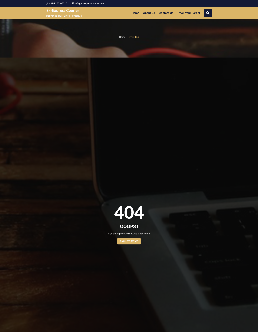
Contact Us (166, 12)
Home (135, 12)
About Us (149, 12)
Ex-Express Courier (62, 10)
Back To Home (129, 241)
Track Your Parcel (188, 12)
